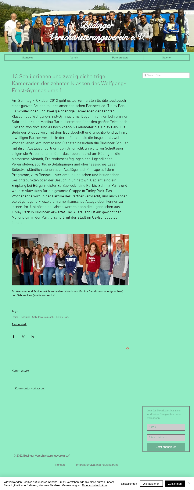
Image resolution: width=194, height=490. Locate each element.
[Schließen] (189, 483)
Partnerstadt (19, 324)
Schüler (25, 316)
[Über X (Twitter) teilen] (23, 336)
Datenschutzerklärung (95, 485)
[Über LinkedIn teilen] (32, 336)
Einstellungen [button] (129, 483)
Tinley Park (62, 316)
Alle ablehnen (151, 483)
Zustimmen (175, 483)
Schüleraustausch (43, 316)
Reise (15, 316)
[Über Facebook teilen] (13, 336)
